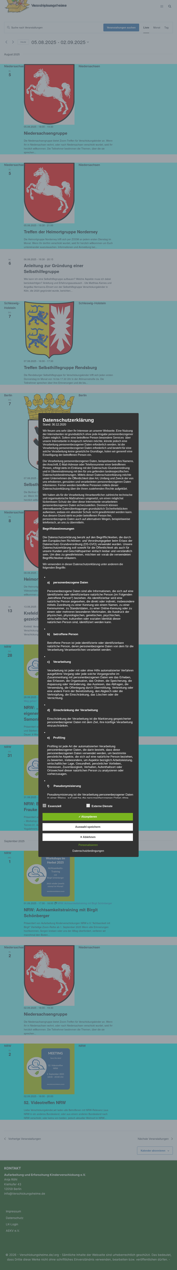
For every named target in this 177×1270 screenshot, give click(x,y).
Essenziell (54, 806)
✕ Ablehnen (88, 837)
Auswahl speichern (87, 826)
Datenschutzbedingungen (88, 850)
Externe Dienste (102, 806)
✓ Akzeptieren (87, 816)
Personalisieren (88, 845)
